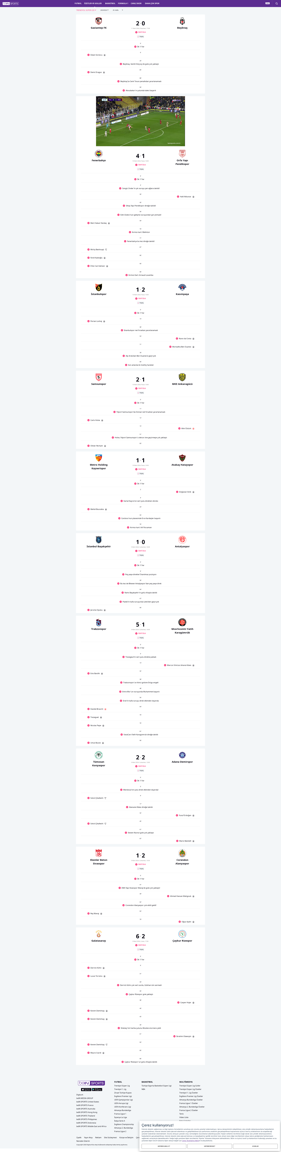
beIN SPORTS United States (87, 1102)
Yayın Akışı (88, 1137)
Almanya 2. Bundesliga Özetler (192, 1107)
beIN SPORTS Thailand (85, 1116)
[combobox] (86, 10)
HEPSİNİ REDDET (209, 1146)
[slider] (140, 139)
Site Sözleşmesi (110, 1137)
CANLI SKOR (136, 3)
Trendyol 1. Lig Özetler (188, 1093)
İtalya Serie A (119, 1121)
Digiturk (79, 1094)
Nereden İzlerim (83, 1141)
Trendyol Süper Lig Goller (189, 1085)
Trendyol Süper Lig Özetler (190, 1089)
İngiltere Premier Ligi (123, 1096)
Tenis (181, 1114)
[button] (11, 3)
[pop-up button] (178, 142)
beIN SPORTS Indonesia (86, 1123)
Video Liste (183, 1117)
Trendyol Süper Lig (122, 1085)
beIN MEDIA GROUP (84, 1098)
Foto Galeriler (185, 1121)
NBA (143, 1089)
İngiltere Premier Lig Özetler (191, 1096)
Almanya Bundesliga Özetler (191, 1100)
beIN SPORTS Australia (85, 1109)
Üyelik (78, 1137)
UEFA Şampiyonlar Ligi (123, 1100)
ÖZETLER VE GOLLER (93, 3)
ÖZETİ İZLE (142, 32)
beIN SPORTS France (84, 1105)
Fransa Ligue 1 (120, 1114)
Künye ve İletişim (126, 1137)
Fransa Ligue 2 (120, 1131)
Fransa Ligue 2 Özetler (188, 1110)
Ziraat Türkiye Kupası (123, 1093)
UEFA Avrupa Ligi (121, 1103)
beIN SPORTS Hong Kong (86, 1112)
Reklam (98, 1137)
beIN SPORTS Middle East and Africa (91, 1126)
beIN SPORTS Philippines (86, 1119)
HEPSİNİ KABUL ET (164, 1146)
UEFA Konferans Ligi (122, 1107)
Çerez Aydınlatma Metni (190, 1141)
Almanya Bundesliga (122, 1110)
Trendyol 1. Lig (120, 1089)
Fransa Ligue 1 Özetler (188, 1103)
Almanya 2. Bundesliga (123, 1128)
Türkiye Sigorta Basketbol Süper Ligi (156, 1085)
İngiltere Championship (124, 1124)
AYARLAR (255, 1146)
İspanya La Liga (120, 1117)
